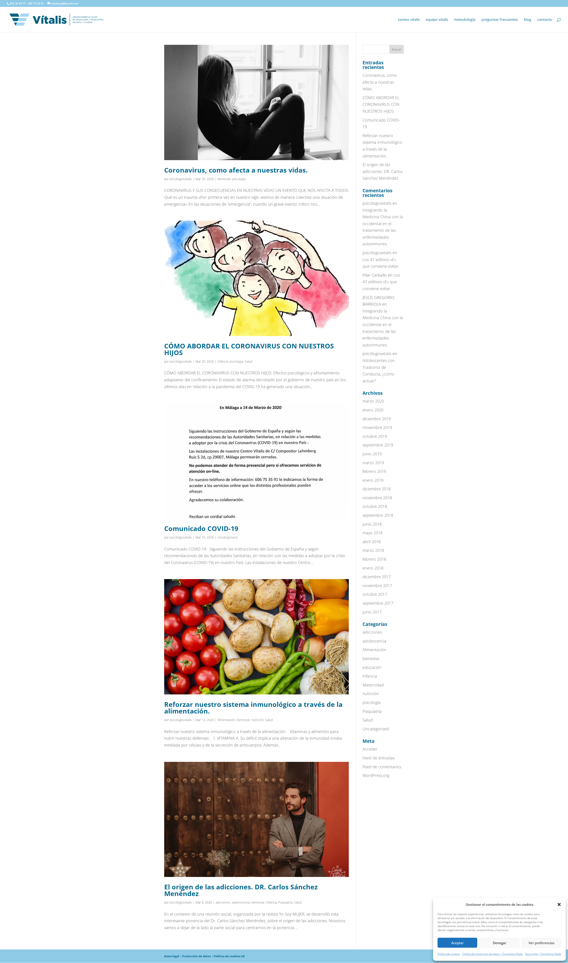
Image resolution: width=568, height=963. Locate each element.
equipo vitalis (437, 20)
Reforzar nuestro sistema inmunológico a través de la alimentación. (253, 707)
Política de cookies (449, 954)
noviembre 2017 (377, 585)
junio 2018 (372, 524)
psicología (239, 179)
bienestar (224, 179)
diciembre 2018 (377, 488)
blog (527, 20)
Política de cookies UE (229, 956)
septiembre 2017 (378, 603)
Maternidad (373, 685)
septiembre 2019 (378, 445)
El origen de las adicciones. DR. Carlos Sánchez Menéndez (241, 890)
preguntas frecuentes (499, 20)
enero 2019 (373, 480)
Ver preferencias (541, 943)
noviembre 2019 (377, 427)
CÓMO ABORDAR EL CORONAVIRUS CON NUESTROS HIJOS (249, 349)
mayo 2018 (373, 532)
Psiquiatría (285, 902)
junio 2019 (372, 453)
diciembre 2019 (377, 418)
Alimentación (226, 720)
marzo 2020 (373, 401)
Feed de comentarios (382, 766)
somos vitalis (409, 20)
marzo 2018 (373, 550)
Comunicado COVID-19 (201, 528)
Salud (248, 361)
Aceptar (457, 943)
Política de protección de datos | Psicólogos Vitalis (492, 954)
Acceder (370, 749)
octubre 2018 (375, 506)
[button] (559, 904)
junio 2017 (372, 612)
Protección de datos (196, 956)
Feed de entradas (378, 758)
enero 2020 (373, 410)
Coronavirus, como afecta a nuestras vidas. (236, 170)
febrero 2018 (374, 559)
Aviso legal (171, 956)
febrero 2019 (374, 471)
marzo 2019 (373, 462)
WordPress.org (376, 775)
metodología (464, 20)
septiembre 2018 (378, 515)
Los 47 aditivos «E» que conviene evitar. (381, 281)
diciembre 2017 (377, 576)
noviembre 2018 (377, 497)
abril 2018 (372, 541)
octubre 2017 (375, 594)
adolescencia (241, 902)
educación (372, 667)
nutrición (257, 720)
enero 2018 (373, 568)
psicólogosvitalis (181, 179)
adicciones (223, 902)
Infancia (222, 361)
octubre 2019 (375, 436)
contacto (544, 20)
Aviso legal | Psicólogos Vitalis (543, 954)
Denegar (499, 943)
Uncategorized (227, 537)
